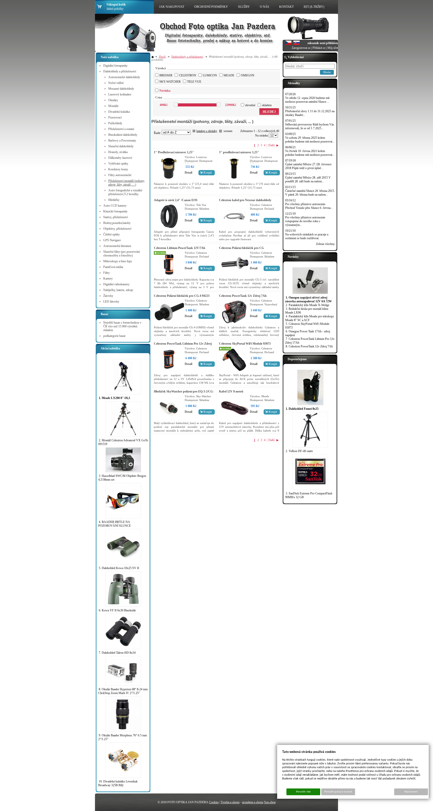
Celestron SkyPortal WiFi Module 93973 (245, 343)
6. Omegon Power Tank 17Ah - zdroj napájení (307, 333)
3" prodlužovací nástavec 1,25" (239, 152)
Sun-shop (270, 802)
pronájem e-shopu (252, 802)
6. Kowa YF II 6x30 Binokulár (117, 610)
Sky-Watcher (170, 81)
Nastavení (411, 791)
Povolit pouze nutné (338, 791)
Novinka (164, 90)
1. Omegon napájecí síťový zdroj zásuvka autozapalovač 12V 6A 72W (308, 299)
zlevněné (250, 105)
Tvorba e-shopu (230, 802)
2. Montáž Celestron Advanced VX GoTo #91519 (123, 442)
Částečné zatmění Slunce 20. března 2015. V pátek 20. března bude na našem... (310, 192)
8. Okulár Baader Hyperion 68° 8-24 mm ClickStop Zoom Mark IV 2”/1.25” (123, 691)
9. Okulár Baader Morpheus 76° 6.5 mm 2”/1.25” (122, 737)
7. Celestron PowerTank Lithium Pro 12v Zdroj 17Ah (310, 340)
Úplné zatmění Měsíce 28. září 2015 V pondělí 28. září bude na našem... (308, 179)
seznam (228, 131)
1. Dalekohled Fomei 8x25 (302, 409)
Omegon (247, 75)
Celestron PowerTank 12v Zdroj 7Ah (243, 296)
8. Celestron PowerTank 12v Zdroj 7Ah (309, 346)
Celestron (187, 75)
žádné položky (115, 9)
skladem (267, 105)
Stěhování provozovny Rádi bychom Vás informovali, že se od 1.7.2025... (309, 126)
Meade (229, 75)
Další (271, 145)
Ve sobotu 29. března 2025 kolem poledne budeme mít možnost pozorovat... (310, 139)
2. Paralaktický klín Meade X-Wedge (307, 305)
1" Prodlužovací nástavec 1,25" (174, 152)
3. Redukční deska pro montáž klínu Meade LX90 (306, 310)
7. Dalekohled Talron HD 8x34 (117, 652)
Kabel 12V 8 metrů (231, 391)
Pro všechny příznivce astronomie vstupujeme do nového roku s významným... (305, 221)
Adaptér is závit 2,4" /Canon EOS (175, 200)
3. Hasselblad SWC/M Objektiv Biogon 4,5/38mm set (122, 477)
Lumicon (210, 75)
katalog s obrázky (206, 131)
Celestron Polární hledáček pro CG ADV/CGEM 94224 (241, 249)
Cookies (214, 802)
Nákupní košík (116, 4)
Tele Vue (194, 81)
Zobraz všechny (325, 244)
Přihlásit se (319, 48)
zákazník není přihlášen (322, 43)
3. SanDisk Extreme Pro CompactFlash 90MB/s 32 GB (308, 495)
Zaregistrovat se (301, 48)
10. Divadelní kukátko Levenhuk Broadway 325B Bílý (118, 783)
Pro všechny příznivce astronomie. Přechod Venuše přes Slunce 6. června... (309, 206)
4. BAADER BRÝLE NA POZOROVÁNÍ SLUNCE (114, 523)
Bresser (165, 75)
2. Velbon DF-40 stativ (299, 451)
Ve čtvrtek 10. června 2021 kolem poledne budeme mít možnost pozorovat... (310, 153)
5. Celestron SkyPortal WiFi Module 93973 (307, 325)
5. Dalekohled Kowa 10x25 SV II (119, 568)
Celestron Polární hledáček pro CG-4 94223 (181, 296)
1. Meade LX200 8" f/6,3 (114, 398)
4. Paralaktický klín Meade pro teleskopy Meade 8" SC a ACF (309, 318)
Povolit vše (303, 791)
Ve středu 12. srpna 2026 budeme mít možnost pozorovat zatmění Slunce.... (307, 99)
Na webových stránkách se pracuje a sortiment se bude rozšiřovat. (306, 236)
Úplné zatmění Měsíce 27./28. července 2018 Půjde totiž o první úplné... (308, 166)
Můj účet (333, 48)
